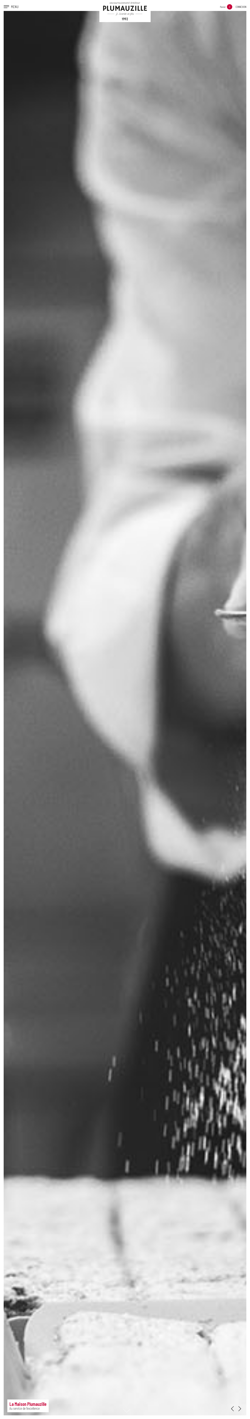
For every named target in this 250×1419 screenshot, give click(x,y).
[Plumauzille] (125, 11)
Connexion (241, 6)
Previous (232, 1409)
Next (240, 1409)
